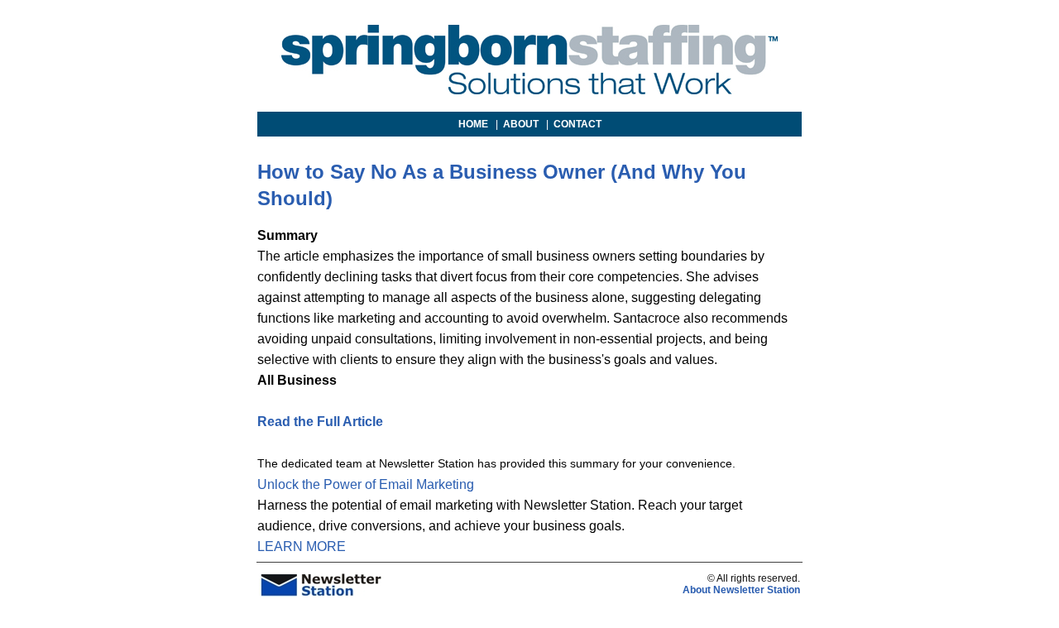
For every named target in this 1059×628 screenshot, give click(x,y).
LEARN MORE (301, 546)
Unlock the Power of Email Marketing (365, 484)
